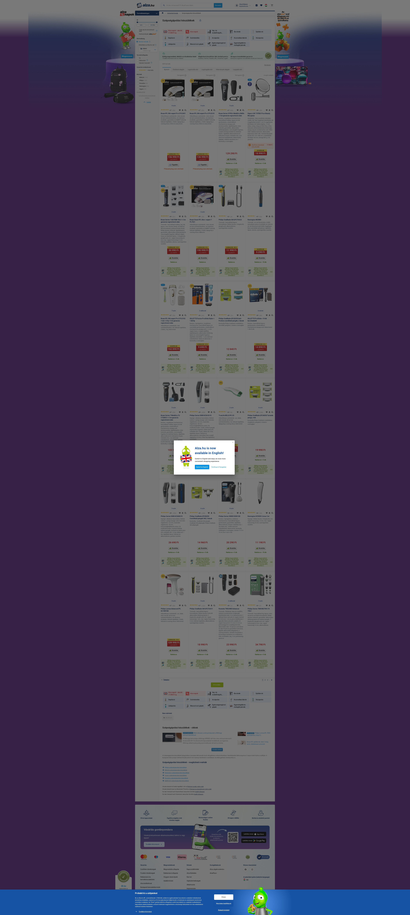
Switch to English (202, 467)
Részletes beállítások (223, 903)
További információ (145, 911)
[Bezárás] (233, 442)
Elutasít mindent (223, 910)
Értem (224, 897)
